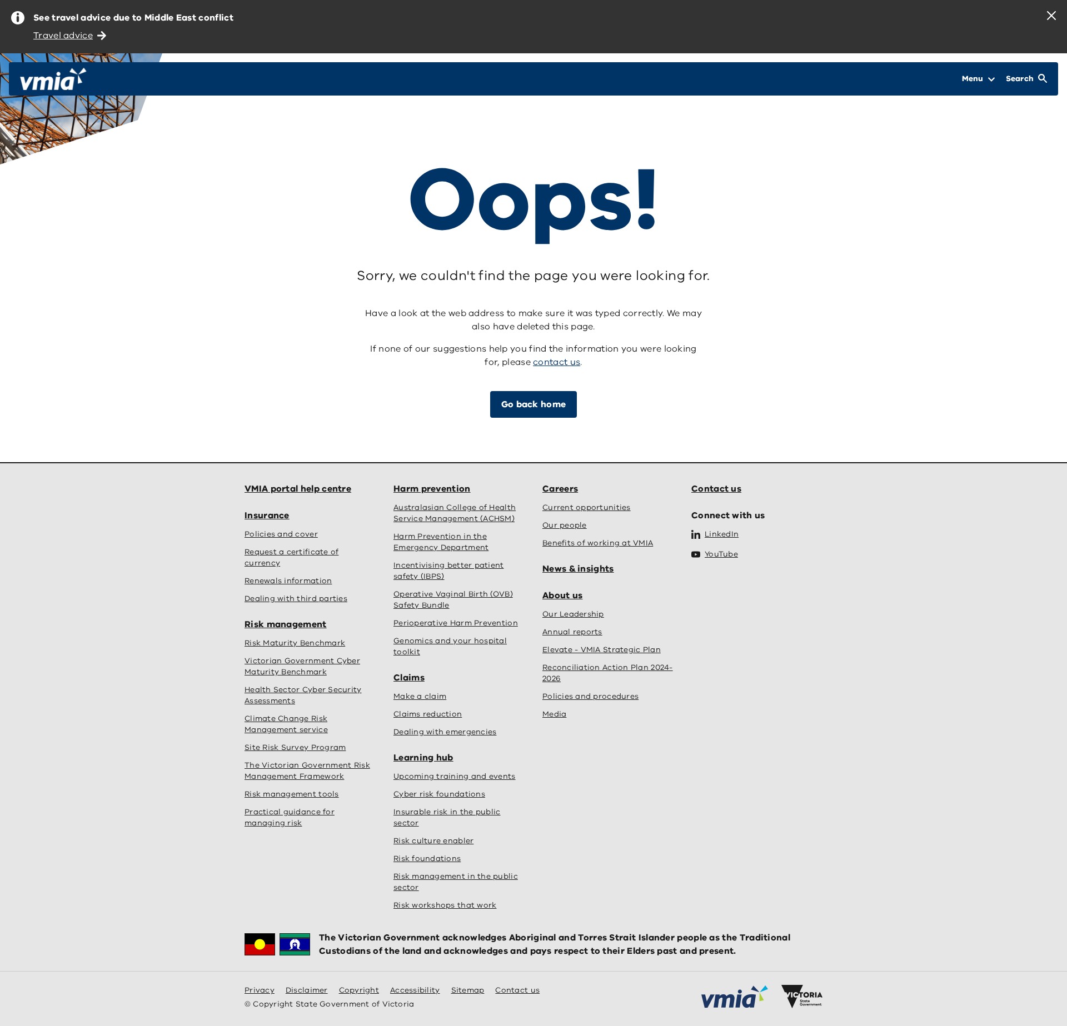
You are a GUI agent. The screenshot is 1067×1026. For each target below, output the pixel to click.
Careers (560, 488)
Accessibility (415, 990)
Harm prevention (432, 488)
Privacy (260, 990)
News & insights (578, 568)
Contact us (716, 488)
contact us (556, 362)
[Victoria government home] (801, 996)
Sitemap (468, 990)
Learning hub (423, 757)
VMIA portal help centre (298, 488)
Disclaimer (307, 990)
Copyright (359, 990)
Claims (409, 677)
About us (562, 595)
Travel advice (63, 35)
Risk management (286, 624)
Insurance (267, 515)
